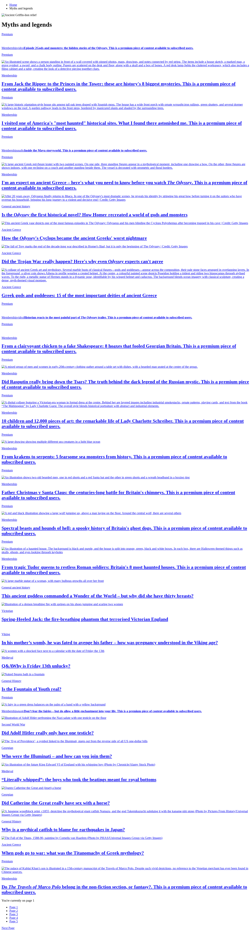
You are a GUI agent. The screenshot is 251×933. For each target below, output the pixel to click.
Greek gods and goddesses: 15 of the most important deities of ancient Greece (79, 295)
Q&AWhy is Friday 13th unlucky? (36, 665)
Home (13, 4)
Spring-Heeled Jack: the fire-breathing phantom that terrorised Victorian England (85, 619)
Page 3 (13, 914)
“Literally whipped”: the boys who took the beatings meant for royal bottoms (79, 779)
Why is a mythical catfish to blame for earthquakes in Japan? (63, 829)
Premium (7, 34)
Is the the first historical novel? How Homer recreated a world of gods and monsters (94, 214)
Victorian (7, 611)
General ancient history (16, 206)
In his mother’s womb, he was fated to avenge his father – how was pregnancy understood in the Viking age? (110, 642)
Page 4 (13, 917)
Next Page (8, 928)
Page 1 (13, 907)
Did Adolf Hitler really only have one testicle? (48, 732)
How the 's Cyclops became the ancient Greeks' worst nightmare (74, 238)
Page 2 (13, 910)
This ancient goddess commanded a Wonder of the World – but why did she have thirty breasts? (98, 595)
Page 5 (13, 921)
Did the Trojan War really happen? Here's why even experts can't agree (82, 261)
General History (11, 681)
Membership (9, 48)
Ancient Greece (11, 229)
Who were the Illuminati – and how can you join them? (57, 756)
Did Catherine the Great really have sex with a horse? (56, 802)
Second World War (13, 724)
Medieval (7, 657)
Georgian (7, 748)
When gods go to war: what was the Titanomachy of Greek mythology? (73, 852)
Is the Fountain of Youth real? (31, 689)
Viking (6, 634)
